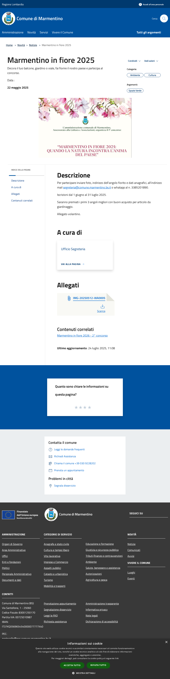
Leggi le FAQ (51, 615)
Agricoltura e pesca (96, 580)
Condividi (133, 61)
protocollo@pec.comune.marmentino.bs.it (26, 638)
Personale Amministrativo (16, 574)
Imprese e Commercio (56, 562)
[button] (85, 673)
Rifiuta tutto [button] (98, 665)
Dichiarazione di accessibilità (102, 621)
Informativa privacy (97, 610)
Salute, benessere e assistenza (103, 568)
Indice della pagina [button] (20, 169)
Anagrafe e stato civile (56, 544)
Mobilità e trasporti (54, 586)
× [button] (166, 642)
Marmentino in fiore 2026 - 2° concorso (82, 335)
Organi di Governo (12, 544)
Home (9, 45)
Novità (21, 45)
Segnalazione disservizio (57, 610)
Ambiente (91, 562)
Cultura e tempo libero (56, 550)
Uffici (5, 556)
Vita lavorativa (52, 556)
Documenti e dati (11, 580)
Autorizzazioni (94, 574)
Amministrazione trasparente (102, 604)
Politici (6, 568)
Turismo (48, 580)
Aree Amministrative (14, 550)
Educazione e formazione (100, 544)
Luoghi (131, 572)
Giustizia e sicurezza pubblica (102, 550)
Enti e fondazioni (11, 562)
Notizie (33, 45)
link (117, 658)
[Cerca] (164, 18)
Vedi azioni (149, 61)
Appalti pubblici (52, 568)
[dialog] (85, 659)
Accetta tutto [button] (72, 665)
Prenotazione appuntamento (60, 604)
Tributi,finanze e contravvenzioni (104, 556)
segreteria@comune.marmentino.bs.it (87, 187)
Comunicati (134, 550)
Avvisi (131, 556)
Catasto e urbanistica (56, 574)
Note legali (92, 615)
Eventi (131, 578)
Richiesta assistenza (55, 621)
